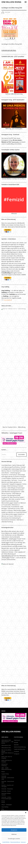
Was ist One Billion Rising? (6, 750)
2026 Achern (17, 516)
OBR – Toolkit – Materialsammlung (6, 768)
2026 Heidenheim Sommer (15, 490)
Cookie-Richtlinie (6, 842)
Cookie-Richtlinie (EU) (19, 749)
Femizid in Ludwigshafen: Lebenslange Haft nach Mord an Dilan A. (13, 469)
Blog (2, 809)
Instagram (16, 754)
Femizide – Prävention (7, 789)
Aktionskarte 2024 (6, 747)
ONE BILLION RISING (11, 2)
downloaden (15, 142)
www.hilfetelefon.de (7, 556)
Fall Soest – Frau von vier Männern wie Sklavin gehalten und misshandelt (13, 482)
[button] (25, 812)
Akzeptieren (14, 830)
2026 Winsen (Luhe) (14, 508)
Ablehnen (14, 834)
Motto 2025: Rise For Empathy (6, 757)
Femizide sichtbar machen (6, 794)
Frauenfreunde (5, 507)
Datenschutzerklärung (15, 842)
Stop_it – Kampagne (6, 804)
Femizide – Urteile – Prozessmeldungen (6, 797)
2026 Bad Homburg (7, 522)
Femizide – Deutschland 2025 (7, 782)
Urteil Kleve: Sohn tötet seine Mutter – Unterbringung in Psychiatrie (13, 473)
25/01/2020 (7, 12)
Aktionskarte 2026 (6, 740)
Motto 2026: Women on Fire (7, 753)
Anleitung (4, 765)
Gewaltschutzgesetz (15, 484)
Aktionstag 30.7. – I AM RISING (7, 742)
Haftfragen (4, 499)
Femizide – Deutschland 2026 (7, 778)
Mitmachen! (4, 764)
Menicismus (15, 505)
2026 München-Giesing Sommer (10, 491)
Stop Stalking (8, 300)
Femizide (3, 776)
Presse (3, 801)
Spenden (16, 744)
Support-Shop (5, 774)
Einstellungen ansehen (14, 838)
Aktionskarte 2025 (6, 745)
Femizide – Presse (6, 791)
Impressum (23, 842)
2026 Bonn (20, 520)
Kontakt (16, 742)
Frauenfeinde (15, 507)
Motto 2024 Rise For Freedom (6, 761)
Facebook (16, 751)
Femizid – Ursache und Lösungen (7, 785)
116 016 (20, 552)
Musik (3, 771)
